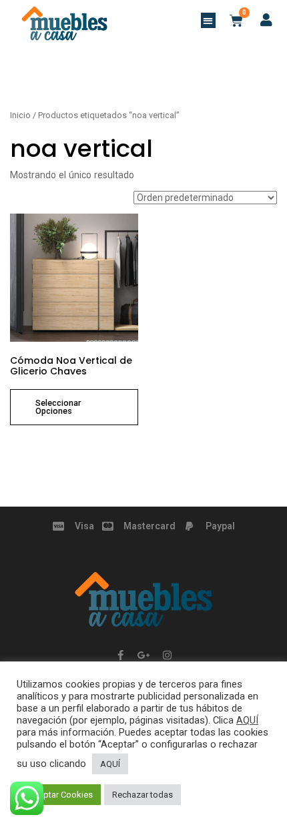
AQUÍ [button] (110, 764)
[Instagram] (167, 655)
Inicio (20, 115)
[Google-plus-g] (143, 655)
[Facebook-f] (120, 655)
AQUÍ (247, 720)
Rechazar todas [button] (142, 795)
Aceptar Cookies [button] (60, 795)
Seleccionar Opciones (58, 407)
